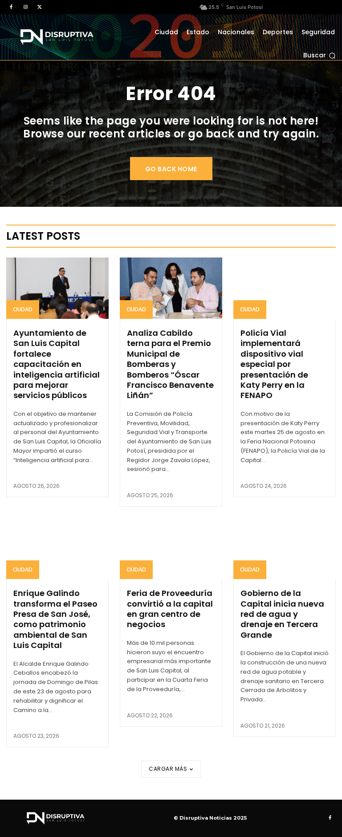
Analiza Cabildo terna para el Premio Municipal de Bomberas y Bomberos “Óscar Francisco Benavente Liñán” (170, 364)
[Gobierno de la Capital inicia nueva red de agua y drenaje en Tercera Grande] (284, 548)
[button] (319, 55)
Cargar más (168, 769)
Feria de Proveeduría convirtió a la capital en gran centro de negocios (170, 609)
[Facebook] (11, 7)
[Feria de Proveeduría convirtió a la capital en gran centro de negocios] (171, 548)
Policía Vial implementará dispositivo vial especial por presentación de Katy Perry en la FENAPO (274, 364)
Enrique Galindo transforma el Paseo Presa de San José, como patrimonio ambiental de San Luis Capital (55, 619)
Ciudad (23, 309)
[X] (40, 7)
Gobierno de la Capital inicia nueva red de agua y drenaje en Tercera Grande (282, 614)
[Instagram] (25, 7)
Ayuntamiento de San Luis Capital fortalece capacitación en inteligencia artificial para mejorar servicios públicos (56, 364)
